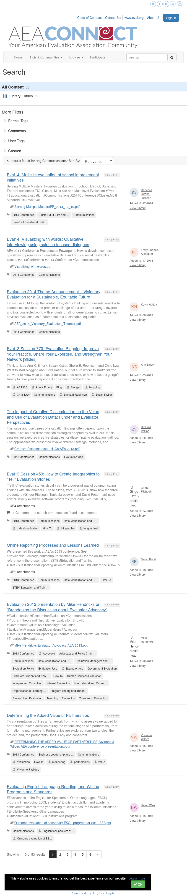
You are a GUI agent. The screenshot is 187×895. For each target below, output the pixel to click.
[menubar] (120, 17)
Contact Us (113, 17)
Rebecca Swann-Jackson (146, 194)
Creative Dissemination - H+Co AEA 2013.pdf (47, 448)
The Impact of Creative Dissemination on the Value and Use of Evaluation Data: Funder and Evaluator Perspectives (53, 416)
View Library (138, 208)
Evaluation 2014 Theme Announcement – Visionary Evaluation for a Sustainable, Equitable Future (53, 294)
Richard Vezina (146, 429)
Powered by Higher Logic (93, 893)
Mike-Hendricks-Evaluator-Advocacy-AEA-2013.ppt (51, 645)
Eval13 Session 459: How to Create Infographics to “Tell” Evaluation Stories (53, 476)
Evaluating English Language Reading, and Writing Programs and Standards (53, 788)
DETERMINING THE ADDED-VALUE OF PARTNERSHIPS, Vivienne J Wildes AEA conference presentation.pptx (62, 743)
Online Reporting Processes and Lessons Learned (53, 545)
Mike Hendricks (147, 639)
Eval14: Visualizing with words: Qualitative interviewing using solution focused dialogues (48, 241)
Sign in (171, 17)
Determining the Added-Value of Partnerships (48, 715)
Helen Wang (148, 805)
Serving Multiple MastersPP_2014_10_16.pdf (47, 206)
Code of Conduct (89, 17)
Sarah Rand (148, 559)
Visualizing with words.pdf (32, 266)
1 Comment (22, 512)
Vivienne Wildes (146, 737)
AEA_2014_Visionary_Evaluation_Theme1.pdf (47, 323)
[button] (46, 57)
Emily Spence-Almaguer (150, 251)
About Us (153, 17)
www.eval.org (134, 17)
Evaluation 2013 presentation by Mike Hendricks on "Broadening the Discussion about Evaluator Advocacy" (57, 606)
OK (139, 884)
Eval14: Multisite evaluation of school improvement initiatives (53, 177)
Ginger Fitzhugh (146, 489)
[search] (172, 57)
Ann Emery (148, 364)
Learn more (136, 878)
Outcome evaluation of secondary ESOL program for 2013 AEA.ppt (62, 822)
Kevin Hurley (149, 304)
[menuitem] (91, 17)
